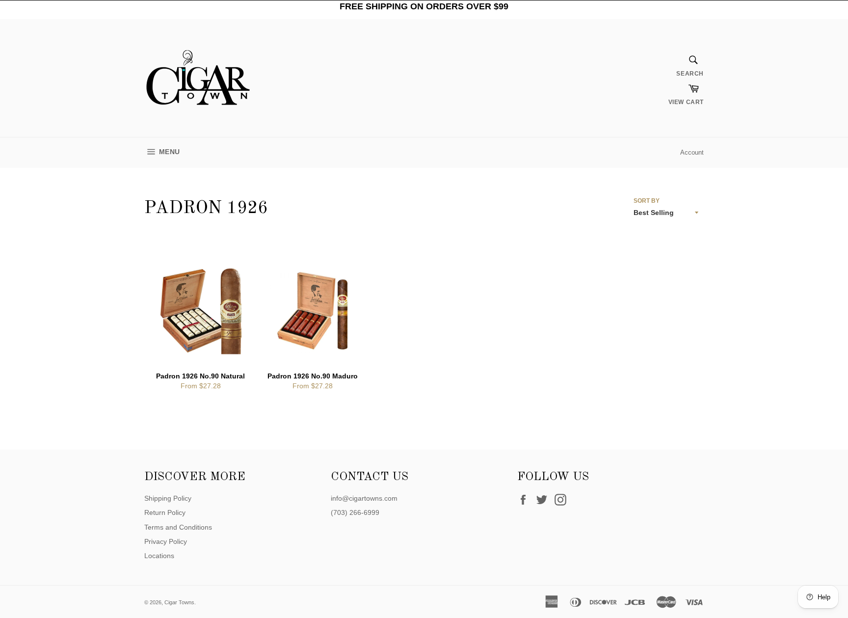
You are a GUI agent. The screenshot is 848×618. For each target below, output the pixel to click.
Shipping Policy (167, 498)
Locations (159, 556)
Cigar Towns (179, 602)
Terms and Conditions (178, 527)
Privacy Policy (165, 541)
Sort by (647, 200)
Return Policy (165, 512)
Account (692, 152)
